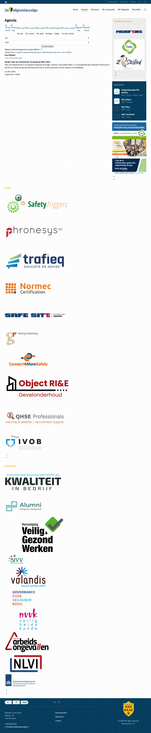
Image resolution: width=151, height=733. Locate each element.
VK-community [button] (108, 9)
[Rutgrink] (37, 387)
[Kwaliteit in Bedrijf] (33, 482)
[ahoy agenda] (129, 147)
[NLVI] (26, 663)
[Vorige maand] (7, 28)
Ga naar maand (47, 46)
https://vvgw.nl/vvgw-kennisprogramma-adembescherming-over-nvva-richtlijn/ (41, 52)
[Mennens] (129, 31)
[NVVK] (28, 619)
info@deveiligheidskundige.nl (17, 727)
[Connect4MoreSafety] (28, 359)
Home (25, 702)
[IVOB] (23, 442)
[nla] (21, 681)
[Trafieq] (35, 261)
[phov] (129, 47)
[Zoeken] (57, 28)
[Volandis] (28, 577)
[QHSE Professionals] (35, 418)
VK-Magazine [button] (123, 9)
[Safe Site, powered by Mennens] (35, 315)
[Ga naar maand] (68, 28)
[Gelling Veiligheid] (22, 339)
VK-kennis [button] (95, 9)
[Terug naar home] (21, 10)
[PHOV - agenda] (129, 130)
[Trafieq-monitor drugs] (129, 165)
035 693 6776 (11, 724)
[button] (145, 10)
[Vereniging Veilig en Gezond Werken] (42, 534)
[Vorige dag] (13, 28)
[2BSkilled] (129, 62)
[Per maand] (30, 28)
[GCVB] (23, 598)
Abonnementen (113, 2)
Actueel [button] (84, 9)
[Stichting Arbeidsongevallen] (27, 642)
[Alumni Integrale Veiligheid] (23, 506)
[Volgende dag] (78, 28)
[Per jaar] (20, 28)
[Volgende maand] (86, 28)
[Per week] (40, 28)
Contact (133, 2)
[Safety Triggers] (37, 203)
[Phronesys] (34, 231)
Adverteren (124, 2)
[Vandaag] (49, 28)
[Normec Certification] (28, 288)
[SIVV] (16, 559)
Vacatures (119, 84)
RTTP (133, 724)
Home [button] (75, 9)
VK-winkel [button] (136, 9)
